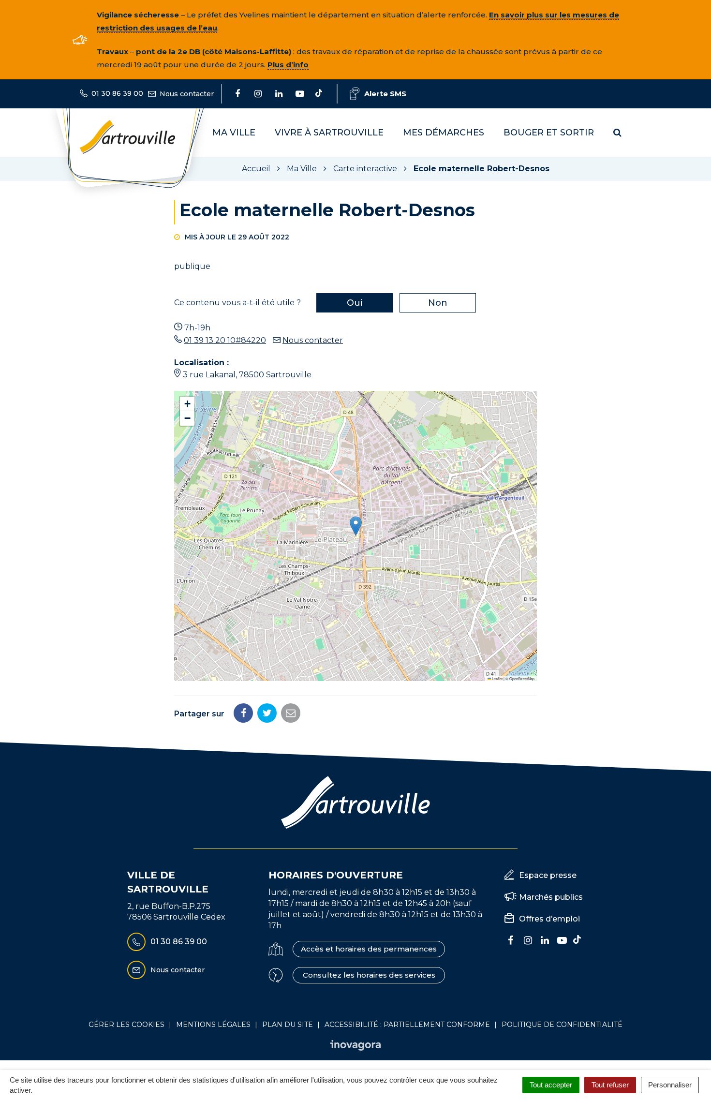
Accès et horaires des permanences (369, 948)
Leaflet (497, 678)
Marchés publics (551, 897)
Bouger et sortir (549, 132)
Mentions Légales (213, 1024)
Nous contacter (312, 340)
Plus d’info (288, 64)
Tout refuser (610, 1085)
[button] (356, 526)
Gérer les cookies (126, 1024)
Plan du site (287, 1024)
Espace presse (548, 875)
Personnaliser (670, 1085)
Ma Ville (233, 132)
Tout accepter (551, 1085)
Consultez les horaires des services (369, 975)
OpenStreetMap (521, 678)
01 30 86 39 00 (178, 941)
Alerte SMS (385, 93)
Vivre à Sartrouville (329, 132)
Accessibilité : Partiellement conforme (407, 1024)
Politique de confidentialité (562, 1024)
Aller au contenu (98, 5)
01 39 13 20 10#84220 (225, 340)
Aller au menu (30, 5)
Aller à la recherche (176, 5)
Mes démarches (443, 132)
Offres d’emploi (549, 918)
